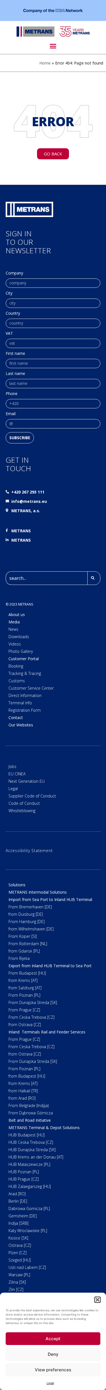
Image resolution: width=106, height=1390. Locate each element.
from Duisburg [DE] (25, 914)
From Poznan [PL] (24, 995)
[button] (97, 1300)
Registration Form (24, 710)
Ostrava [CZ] (19, 1245)
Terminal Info (20, 702)
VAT (9, 333)
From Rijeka (19, 958)
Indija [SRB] (18, 1223)
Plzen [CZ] (17, 1252)
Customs (16, 680)
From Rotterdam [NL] (27, 943)
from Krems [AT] (23, 980)
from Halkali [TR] (23, 1090)
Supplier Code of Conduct (32, 796)
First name (15, 353)
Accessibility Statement (29, 850)
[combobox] (46, 578)
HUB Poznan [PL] (23, 1171)
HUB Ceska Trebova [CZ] (30, 1142)
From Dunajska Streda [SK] (32, 1002)
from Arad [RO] (22, 1098)
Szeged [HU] (19, 1260)
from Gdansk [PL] (24, 951)
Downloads (18, 636)
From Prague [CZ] (24, 1010)
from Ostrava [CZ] (24, 1024)
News (13, 629)
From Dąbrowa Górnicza (30, 1113)
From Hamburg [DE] (26, 921)
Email (11, 414)
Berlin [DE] (17, 1201)
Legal (50, 1383)
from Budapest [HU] (26, 1076)
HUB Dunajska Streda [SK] (32, 1149)
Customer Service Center (31, 688)
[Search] (93, 578)
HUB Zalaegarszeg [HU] (29, 1186)
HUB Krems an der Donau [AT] (35, 1157)
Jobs (12, 766)
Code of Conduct (24, 803)
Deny (53, 1354)
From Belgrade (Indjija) (28, 1105)
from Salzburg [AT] (25, 987)
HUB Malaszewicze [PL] (29, 1164)
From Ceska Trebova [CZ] (31, 1017)
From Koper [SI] (22, 936)
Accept (53, 1338)
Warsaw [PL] (19, 1274)
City (9, 293)
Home (45, 63)
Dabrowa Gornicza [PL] (29, 1208)
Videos (14, 644)
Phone (12, 394)
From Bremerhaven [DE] (30, 906)
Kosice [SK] (18, 1238)
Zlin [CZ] (15, 1289)
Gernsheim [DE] (22, 1216)
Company (14, 273)
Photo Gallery (20, 651)
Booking (15, 666)
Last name (15, 374)
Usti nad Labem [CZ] (27, 1267)
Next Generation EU (26, 781)
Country (13, 313)
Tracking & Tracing (24, 673)
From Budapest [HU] (27, 973)
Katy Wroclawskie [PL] (27, 1230)
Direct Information (25, 695)
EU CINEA (16, 773)
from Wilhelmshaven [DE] (31, 929)
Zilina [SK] (17, 1282)
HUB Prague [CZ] (23, 1179)
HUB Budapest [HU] (26, 1135)
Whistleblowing (21, 810)
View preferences (53, 1369)
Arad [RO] (17, 1193)
